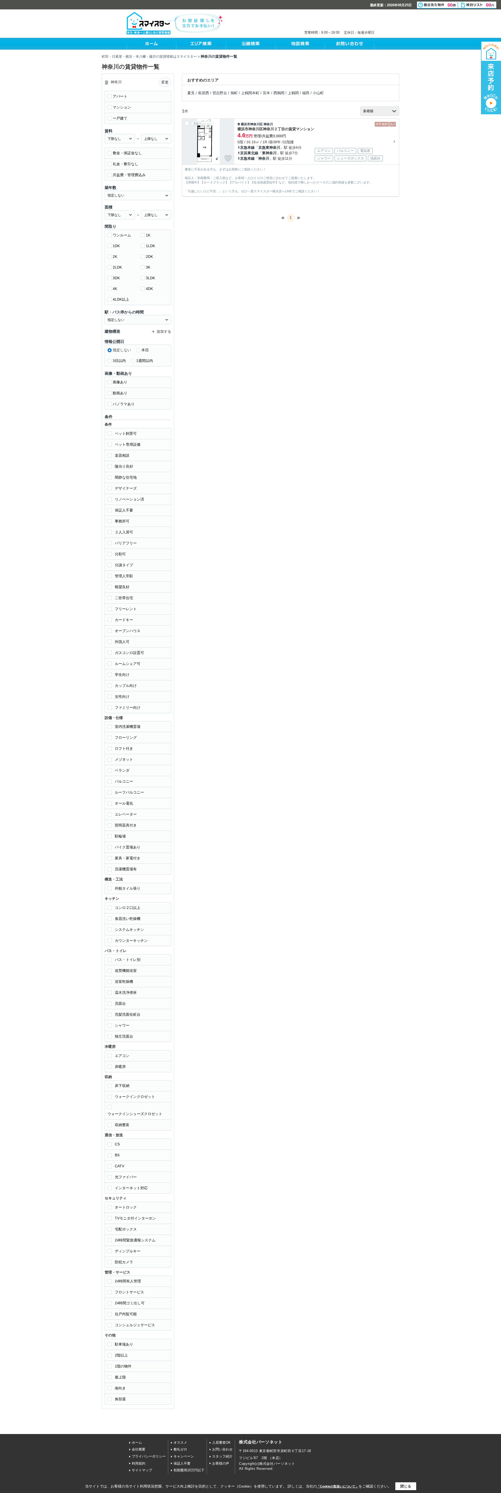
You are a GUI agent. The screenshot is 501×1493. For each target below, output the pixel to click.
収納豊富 (122, 1125)
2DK (149, 256)
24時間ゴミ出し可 (130, 1303)
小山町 (318, 93)
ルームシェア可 (127, 664)
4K (115, 289)
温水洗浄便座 (126, 992)
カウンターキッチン (131, 940)
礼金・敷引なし (125, 164)
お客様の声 (220, 1463)
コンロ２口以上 (127, 908)
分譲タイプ (124, 565)
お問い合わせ (222, 1449)
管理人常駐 (124, 576)
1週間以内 (144, 361)
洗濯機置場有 (126, 869)
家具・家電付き (127, 858)
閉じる (405, 1486)
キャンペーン (184, 1456)
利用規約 (138, 1463)
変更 (165, 82)
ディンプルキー (127, 1251)
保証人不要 (124, 510)
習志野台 (219, 93)
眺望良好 (122, 587)
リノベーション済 (129, 499)
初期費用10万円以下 (189, 1470)
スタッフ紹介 (222, 1456)
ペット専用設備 (127, 444)
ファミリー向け (127, 707)
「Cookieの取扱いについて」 (338, 1486)
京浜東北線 (249, 153)
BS (117, 1155)
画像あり (120, 382)
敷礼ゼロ (180, 1449)
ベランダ (122, 770)
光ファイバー (126, 1177)
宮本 (266, 93)
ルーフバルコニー (129, 792)
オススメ (180, 1442)
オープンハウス (127, 631)
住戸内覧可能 (126, 1314)
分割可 (120, 554)
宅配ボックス (126, 1229)
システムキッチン (129, 929)
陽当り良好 (124, 466)
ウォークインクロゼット (135, 1097)
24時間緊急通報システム (135, 1240)
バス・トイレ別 (127, 959)
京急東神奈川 (269, 147)
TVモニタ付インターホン (135, 1218)
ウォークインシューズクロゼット (135, 1114)
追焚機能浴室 (126, 970)
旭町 (234, 93)
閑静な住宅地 (126, 477)
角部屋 (120, 1399)
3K (148, 267)
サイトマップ (142, 1470)
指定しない (122, 350)
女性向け (122, 696)
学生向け (122, 675)
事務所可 (122, 521)
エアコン (122, 1056)
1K (148, 235)
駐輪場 (120, 836)
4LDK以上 (121, 299)
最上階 (120, 1377)
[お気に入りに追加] (228, 158)
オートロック (126, 1207)
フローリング (126, 737)
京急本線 (247, 147)
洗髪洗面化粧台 (127, 1014)
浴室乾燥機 (124, 981)
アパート (120, 96)
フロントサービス (129, 1292)
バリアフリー (126, 543)
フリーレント (126, 609)
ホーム (137, 1442)
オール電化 (124, 803)
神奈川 (268, 124)
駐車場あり (124, 1344)
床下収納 (122, 1086)
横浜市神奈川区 (252, 124)
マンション (122, 107)
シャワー (122, 1025)
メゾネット (124, 759)
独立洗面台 (124, 1036)
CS (117, 1144)
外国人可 (122, 642)
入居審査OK (221, 1442)
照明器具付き (126, 825)
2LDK (117, 267)
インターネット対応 (131, 1188)
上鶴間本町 (250, 93)
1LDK (150, 246)
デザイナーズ (126, 488)
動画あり (120, 393)
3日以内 (119, 361)
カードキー (124, 620)
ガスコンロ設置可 (129, 653)
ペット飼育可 (126, 433)
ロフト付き (124, 748)
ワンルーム (122, 235)
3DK (116, 278)
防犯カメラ (124, 1262)
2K (115, 256)
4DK (149, 289)
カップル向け (126, 685)
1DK (116, 246)
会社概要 (138, 1449)
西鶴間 (278, 93)
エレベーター (126, 814)
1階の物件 (123, 1366)
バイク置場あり (127, 847)
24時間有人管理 (128, 1281)
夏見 (191, 93)
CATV (119, 1166)
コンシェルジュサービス (135, 1325)
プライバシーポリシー (149, 1456)
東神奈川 (269, 153)
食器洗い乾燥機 (127, 919)
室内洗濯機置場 (127, 726)
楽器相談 (122, 455)
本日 (145, 350)
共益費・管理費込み (129, 175)
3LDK (150, 278)
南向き (120, 1388)
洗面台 (120, 1003)
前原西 (203, 93)
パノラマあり (124, 404)
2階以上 (121, 1355)
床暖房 (120, 1066)
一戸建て (120, 118)
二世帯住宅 (124, 598)
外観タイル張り (127, 888)
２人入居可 (124, 532)
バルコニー (124, 781)
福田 (305, 93)
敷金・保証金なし (127, 153)
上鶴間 (293, 93)
